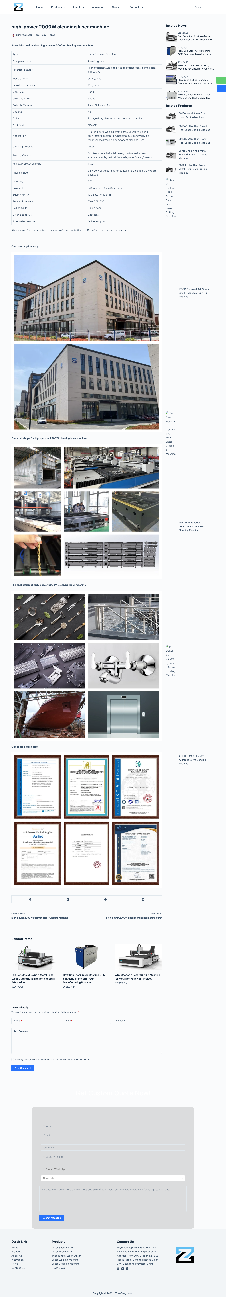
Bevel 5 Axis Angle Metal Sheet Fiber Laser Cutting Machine (193, 154)
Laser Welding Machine (65, 1259)
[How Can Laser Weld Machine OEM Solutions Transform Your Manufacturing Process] (86, 957)
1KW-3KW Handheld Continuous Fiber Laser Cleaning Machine (191, 526)
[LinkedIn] (143, 899)
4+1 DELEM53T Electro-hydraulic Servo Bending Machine (192, 760)
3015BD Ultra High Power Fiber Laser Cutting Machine (194, 140)
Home (40, 7)
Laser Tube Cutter (62, 1251)
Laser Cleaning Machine (65, 1263)
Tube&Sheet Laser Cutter (66, 1255)
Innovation (98, 7)
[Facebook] (30, 899)
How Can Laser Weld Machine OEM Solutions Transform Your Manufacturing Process (84, 978)
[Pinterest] (105, 899)
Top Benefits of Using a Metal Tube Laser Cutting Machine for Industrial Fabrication (33, 978)
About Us (78, 7)
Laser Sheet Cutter (63, 1247)
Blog (52, 35)
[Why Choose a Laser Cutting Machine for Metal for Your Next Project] (138, 957)
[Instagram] (127, 1268)
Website (120, 1020)
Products (56, 7)
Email (68, 1020)
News (115, 7)
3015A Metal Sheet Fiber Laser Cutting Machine (192, 115)
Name (18, 1020)
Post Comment (22, 1068)
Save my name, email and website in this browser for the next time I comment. (53, 1059)
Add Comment (22, 1031)
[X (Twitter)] (68, 899)
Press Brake (58, 1267)
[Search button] (212, 7)
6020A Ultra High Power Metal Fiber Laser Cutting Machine (193, 169)
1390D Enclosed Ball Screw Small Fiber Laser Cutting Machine (194, 293)
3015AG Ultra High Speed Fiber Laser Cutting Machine (194, 128)
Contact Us (136, 7)
